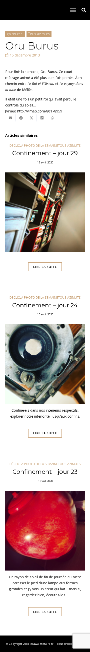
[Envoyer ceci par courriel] (10, 117)
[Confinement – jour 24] (45, 374)
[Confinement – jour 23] (45, 546)
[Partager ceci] (21, 117)
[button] (73, 10)
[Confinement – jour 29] (45, 214)
